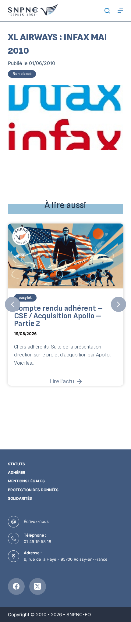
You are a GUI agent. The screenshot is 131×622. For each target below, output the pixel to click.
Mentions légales (26, 481)
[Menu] (120, 10)
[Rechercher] (107, 10)
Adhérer (16, 472)
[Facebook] (16, 586)
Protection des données (33, 490)
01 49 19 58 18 (37, 541)
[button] (12, 304)
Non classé (21, 73)
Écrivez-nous (36, 521)
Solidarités (20, 498)
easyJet (25, 297)
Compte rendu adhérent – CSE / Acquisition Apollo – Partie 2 (58, 315)
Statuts (16, 464)
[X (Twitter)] (37, 586)
